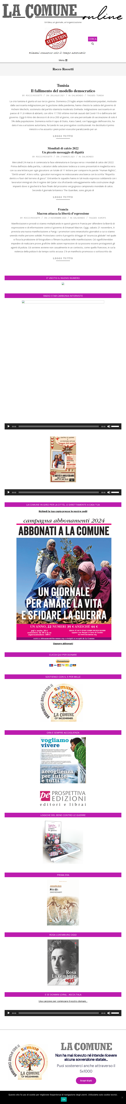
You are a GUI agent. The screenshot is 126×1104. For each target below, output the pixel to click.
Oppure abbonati (63, 643)
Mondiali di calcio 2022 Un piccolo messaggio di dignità (63, 150)
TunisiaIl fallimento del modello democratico (63, 88)
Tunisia (100, 95)
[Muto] (108, 426)
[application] (63, 426)
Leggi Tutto (63, 135)
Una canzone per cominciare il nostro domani (62, 1001)
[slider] (115, 426)
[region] (63, 1061)
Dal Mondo (77, 95)
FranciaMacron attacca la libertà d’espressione (63, 211)
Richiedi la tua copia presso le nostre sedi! (63, 511)
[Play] (8, 426)
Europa (102, 217)
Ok (63, 1099)
